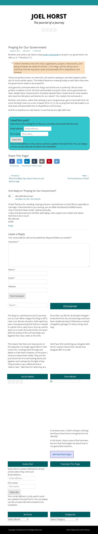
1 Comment (37, 51)
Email (11, 278)
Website (12, 286)
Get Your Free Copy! (62, 454)
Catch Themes (85, 530)
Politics (34, 166)
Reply (10, 225)
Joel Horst (49, 16)
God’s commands (51, 54)
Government (14, 166)
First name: (15, 134)
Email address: (16, 128)
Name (11, 269)
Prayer (39, 166)
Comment (13, 241)
